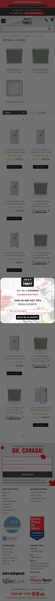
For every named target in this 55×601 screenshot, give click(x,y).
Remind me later (27, 321)
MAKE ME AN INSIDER (27, 317)
